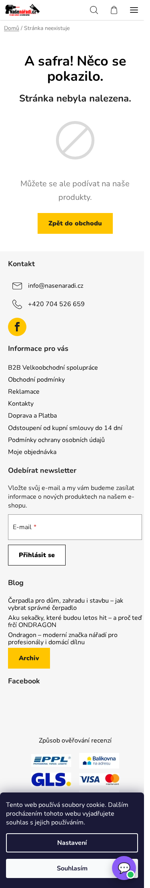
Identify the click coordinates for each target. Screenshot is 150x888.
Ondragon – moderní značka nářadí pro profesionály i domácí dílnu (63, 639)
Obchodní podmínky (36, 379)
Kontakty (21, 403)
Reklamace (24, 391)
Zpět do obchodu (75, 223)
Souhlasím (72, 868)
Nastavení (72, 842)
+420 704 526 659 (56, 304)
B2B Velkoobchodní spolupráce (53, 367)
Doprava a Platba (32, 415)
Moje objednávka (32, 452)
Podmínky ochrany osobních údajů (56, 440)
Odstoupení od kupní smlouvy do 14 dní (65, 428)
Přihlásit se (37, 555)
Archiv (29, 658)
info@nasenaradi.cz (55, 285)
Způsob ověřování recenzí (75, 740)
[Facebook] (17, 327)
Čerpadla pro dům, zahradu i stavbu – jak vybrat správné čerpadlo (65, 604)
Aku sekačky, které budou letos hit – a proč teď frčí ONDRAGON (75, 622)
